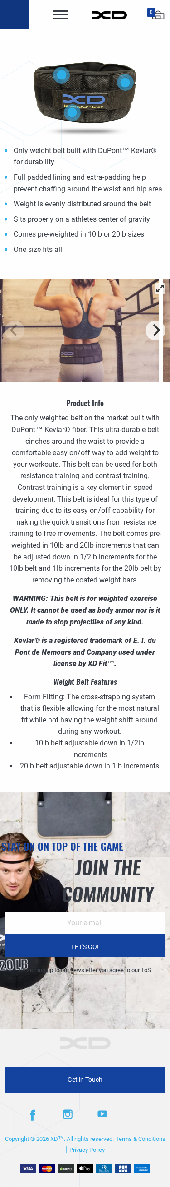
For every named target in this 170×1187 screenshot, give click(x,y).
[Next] (155, 330)
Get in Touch (85, 1080)
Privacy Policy (87, 1149)
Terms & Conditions (140, 1139)
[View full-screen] (160, 288)
